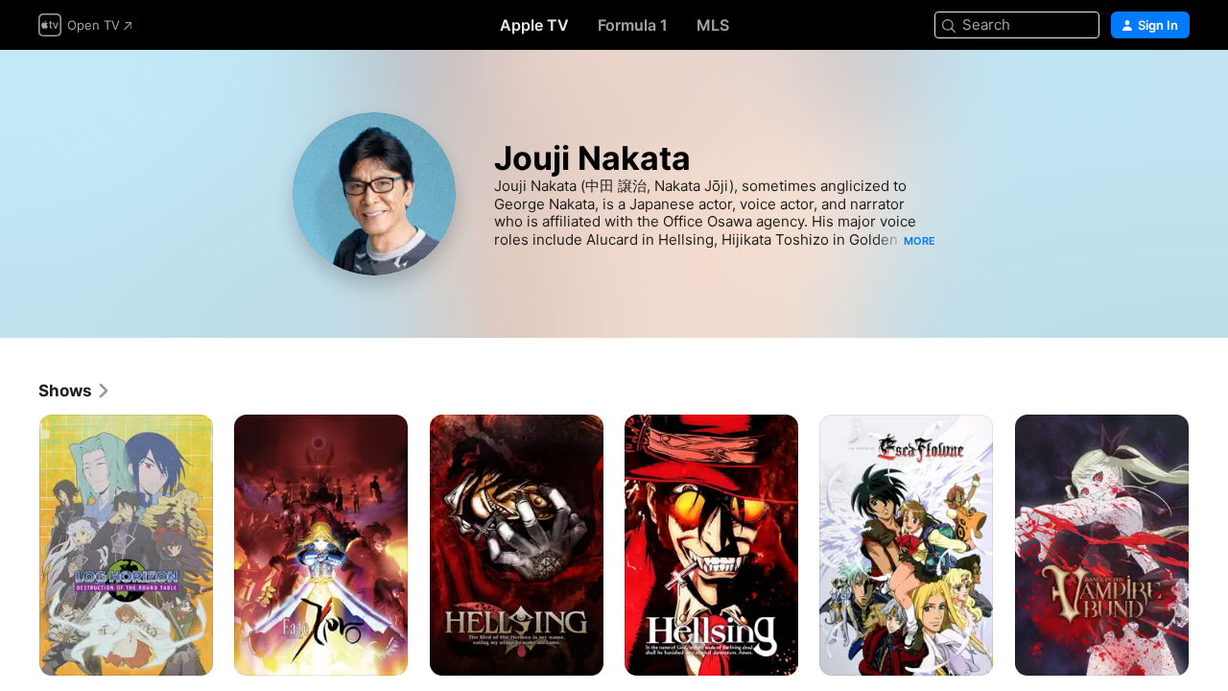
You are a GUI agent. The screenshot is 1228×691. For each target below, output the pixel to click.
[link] (74, 390)
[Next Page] (1208, 545)
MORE (919, 241)
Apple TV (534, 25)
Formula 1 (633, 25)
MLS (713, 25)
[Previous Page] (19, 545)
